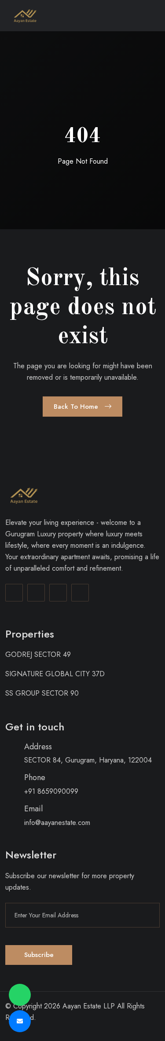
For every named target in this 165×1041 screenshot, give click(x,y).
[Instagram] (36, 592)
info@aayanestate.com (57, 822)
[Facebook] (14, 592)
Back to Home (77, 406)
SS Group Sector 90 (42, 693)
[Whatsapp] (80, 592)
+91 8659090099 (51, 791)
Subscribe (39, 955)
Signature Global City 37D (55, 674)
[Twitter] (58, 592)
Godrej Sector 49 (38, 654)
